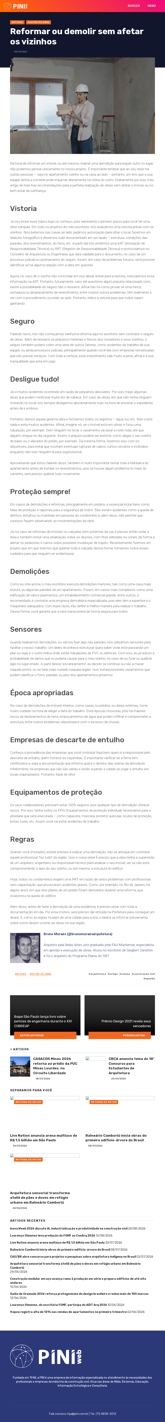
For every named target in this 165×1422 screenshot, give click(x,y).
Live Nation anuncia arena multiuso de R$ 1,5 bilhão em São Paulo (43, 1137)
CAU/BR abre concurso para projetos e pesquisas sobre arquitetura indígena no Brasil (73, 1256)
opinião (150, 978)
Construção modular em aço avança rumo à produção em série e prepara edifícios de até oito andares (78, 1281)
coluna (125, 974)
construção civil (144, 974)
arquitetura (98, 974)
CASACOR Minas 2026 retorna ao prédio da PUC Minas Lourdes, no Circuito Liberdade (55, 1066)
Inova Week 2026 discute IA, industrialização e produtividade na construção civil (69, 1228)
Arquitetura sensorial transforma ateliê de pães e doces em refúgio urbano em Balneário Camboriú (40, 1197)
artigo (113, 974)
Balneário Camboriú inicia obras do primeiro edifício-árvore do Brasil (116, 1137)
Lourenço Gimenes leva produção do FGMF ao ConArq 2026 (52, 1235)
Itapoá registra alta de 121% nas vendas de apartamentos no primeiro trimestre (68, 1312)
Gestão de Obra (38, 22)
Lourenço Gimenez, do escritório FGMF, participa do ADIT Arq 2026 (58, 1305)
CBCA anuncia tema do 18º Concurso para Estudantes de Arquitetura (131, 1066)
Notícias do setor (28, 1102)
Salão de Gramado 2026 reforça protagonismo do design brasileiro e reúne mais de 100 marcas (79, 1294)
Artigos (17, 22)
